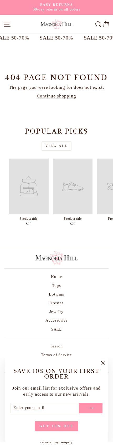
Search (56, 346)
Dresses (56, 303)
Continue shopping (56, 96)
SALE (56, 329)
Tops (56, 285)
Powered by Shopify (56, 442)
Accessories (56, 320)
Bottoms (56, 294)
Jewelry (56, 311)
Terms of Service (56, 354)
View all (56, 146)
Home (56, 276)
